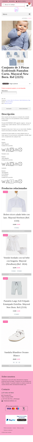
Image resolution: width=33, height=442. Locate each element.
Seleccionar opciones (16, 231)
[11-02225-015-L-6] (24, 54)
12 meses (29, 18)
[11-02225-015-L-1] (16, 35)
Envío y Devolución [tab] (23, 108)
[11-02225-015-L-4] (9, 54)
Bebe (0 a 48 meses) (15, 100)
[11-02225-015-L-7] (13, 62)
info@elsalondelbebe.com (10, 400)
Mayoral (7, 101)
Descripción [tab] (8, 108)
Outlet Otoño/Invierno (23, 100)
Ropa (29, 100)
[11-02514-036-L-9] (20, 62)
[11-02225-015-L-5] (17, 54)
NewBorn (11, 101)
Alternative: (5, 90)
